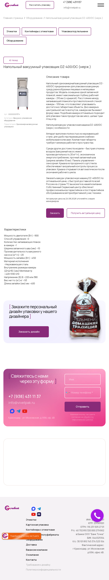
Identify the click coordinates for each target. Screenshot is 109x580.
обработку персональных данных (83, 418)
